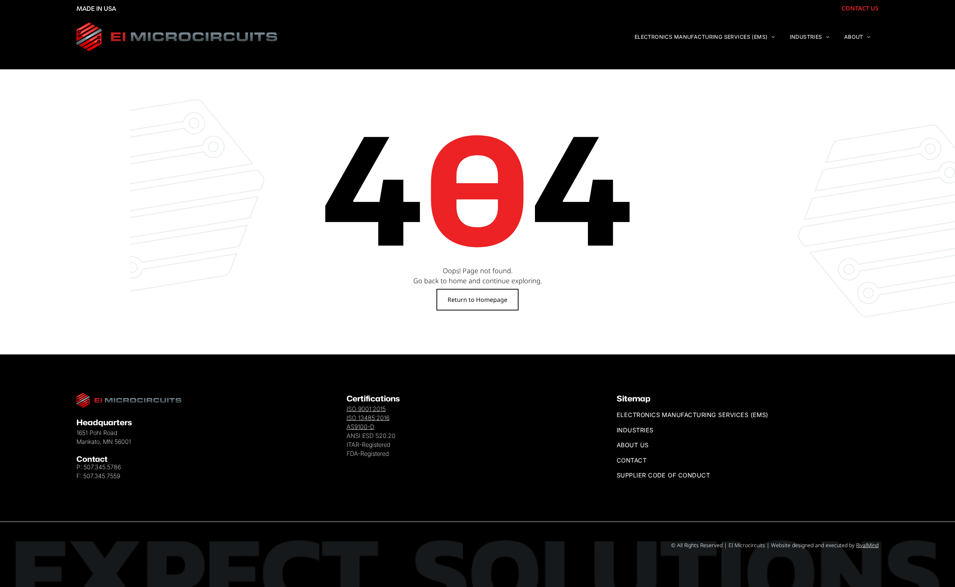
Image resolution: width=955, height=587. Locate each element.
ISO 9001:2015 (366, 409)
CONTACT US (860, 8)
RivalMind (867, 545)
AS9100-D (360, 426)
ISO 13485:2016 (368, 418)
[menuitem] (704, 37)
